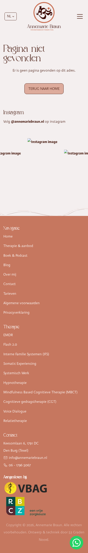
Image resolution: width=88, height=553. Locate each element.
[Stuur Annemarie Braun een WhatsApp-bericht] (76, 542)
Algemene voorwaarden (21, 303)
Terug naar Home (44, 88)
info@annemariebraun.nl (28, 458)
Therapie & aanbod (18, 246)
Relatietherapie (15, 421)
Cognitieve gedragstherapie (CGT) (29, 401)
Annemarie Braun (49, 525)
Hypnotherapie (15, 383)
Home (8, 236)
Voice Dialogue (14, 411)
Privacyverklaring (16, 312)
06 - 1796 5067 (20, 465)
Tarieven (9, 293)
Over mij (9, 274)
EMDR (8, 335)
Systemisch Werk (16, 373)
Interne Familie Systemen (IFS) (26, 354)
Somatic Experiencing (19, 363)
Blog (6, 265)
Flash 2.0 (10, 344)
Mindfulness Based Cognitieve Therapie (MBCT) (40, 392)
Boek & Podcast (15, 255)
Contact (9, 284)
